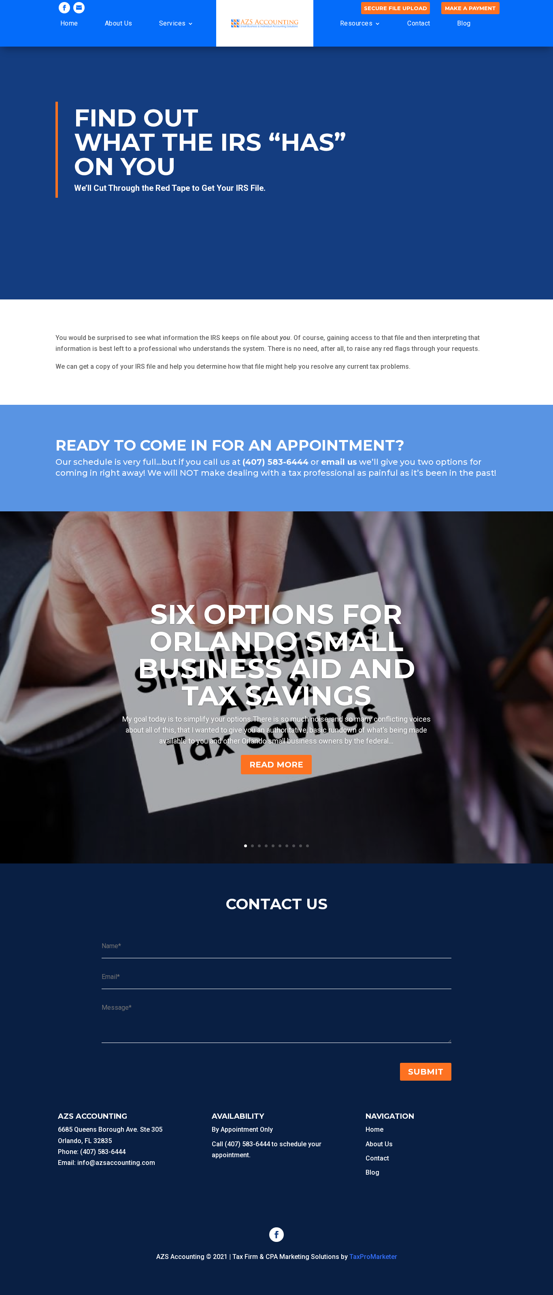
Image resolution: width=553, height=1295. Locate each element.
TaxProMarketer (373, 1257)
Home (69, 23)
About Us (118, 23)
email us (339, 462)
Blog (464, 23)
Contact (418, 23)
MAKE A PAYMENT (470, 8)
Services (172, 23)
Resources (356, 23)
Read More (276, 764)
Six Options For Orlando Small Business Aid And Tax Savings (276, 655)
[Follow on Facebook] (64, 7)
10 (307, 845)
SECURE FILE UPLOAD (395, 8)
